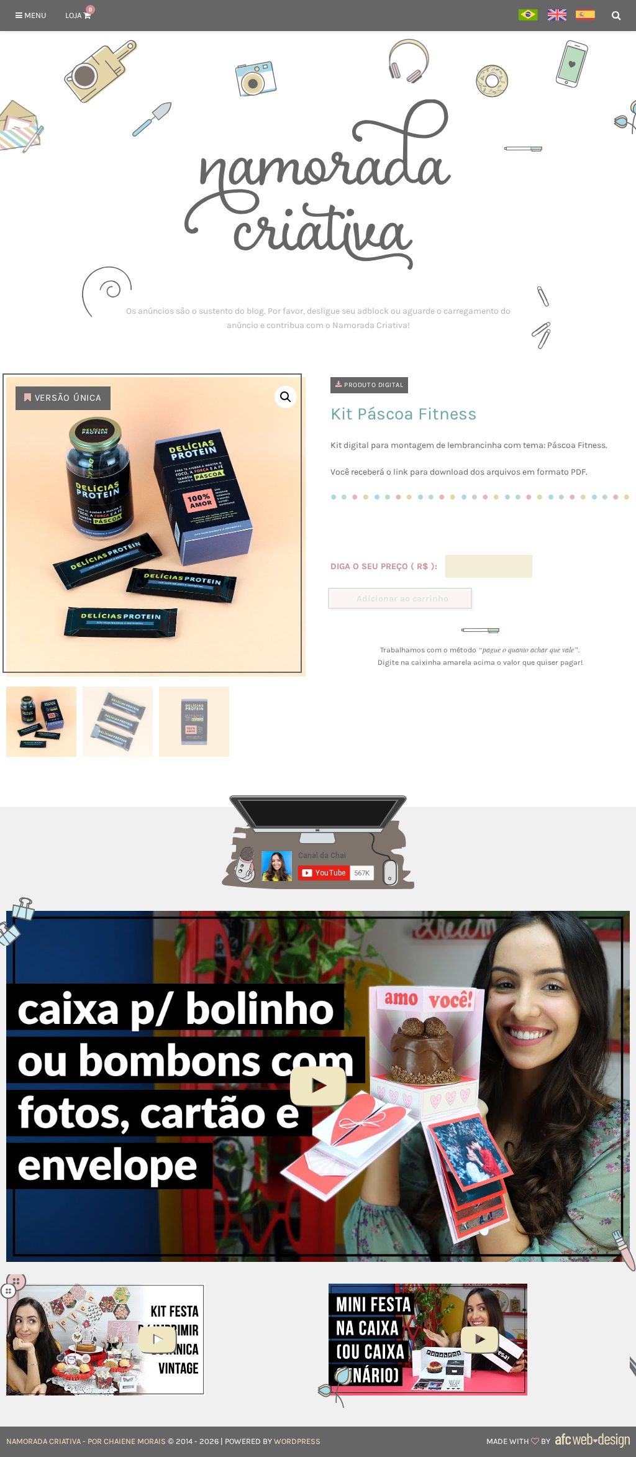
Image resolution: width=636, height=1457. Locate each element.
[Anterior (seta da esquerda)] (21, 729)
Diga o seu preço (382, 566)
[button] (286, 397)
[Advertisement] (318, 318)
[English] (556, 15)
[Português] (528, 15)
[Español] (585, 15)
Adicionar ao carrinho (402, 598)
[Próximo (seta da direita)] (614, 729)
